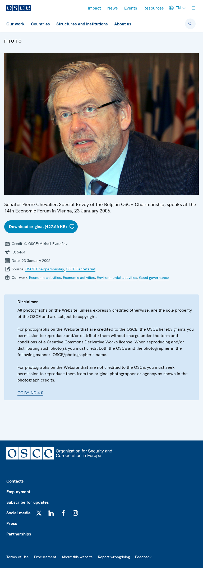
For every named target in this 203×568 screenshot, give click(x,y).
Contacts (15, 481)
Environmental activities (117, 277)
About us (122, 24)
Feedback (143, 557)
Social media (18, 513)
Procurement (45, 557)
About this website (77, 557)
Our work (15, 24)
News (112, 8)
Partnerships (18, 534)
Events (130, 8)
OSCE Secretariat (80, 269)
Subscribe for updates (27, 502)
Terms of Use (17, 557)
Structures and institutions (82, 24)
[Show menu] (193, 8)
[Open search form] (190, 24)
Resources (154, 8)
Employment (18, 491)
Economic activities (45, 277)
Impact (94, 8)
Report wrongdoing (114, 557)
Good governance (154, 277)
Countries (40, 24)
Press (11, 523)
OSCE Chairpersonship (44, 269)
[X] (39, 513)
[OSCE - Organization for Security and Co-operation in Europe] (18, 8)
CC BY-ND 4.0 (30, 393)
